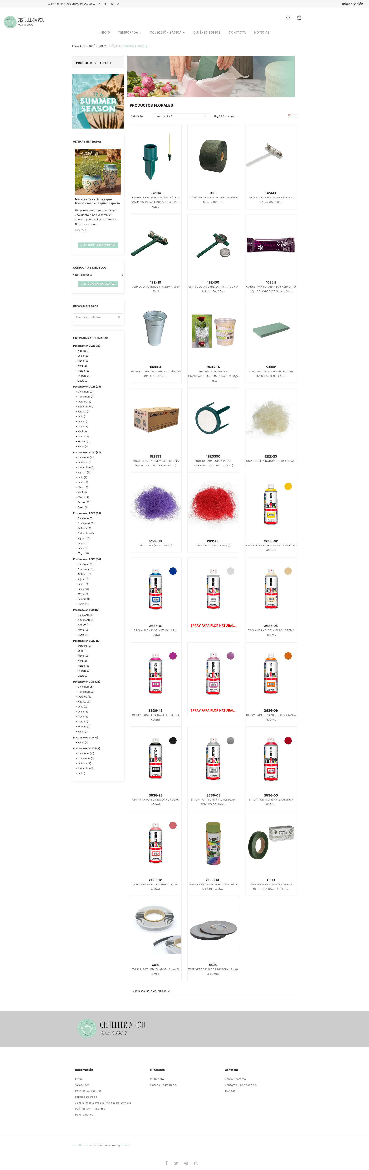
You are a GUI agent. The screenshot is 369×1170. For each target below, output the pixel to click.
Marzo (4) (83, 497)
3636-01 (155, 626)
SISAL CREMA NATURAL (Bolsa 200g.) (271, 461)
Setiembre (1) (85, 406)
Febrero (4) (84, 375)
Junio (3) (83, 355)
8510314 (213, 367)
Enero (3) (83, 675)
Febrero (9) (84, 502)
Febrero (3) (84, 670)
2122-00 (213, 541)
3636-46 (156, 710)
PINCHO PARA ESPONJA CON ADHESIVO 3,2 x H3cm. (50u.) (213, 463)
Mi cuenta (157, 1079)
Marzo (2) (83, 370)
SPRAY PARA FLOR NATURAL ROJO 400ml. (271, 802)
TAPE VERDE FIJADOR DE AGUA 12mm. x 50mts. (213, 971)
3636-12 (155, 880)
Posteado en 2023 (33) (87, 513)
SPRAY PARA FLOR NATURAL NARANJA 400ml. (271, 717)
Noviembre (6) (86, 523)
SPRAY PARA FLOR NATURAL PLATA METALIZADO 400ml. (213, 802)
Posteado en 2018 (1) (85, 737)
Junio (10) (83, 589)
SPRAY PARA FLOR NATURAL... (213, 625)
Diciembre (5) (85, 686)
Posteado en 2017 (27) (86, 748)
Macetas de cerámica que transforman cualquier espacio (97, 201)
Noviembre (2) (86, 569)
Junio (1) (82, 421)
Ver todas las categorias (98, 283)
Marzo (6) (83, 436)
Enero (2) (83, 380)
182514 (155, 193)
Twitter (105, 4)
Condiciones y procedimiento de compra (103, 1102)
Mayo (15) (83, 553)
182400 (213, 282)
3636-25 (271, 626)
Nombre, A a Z (182, 116)
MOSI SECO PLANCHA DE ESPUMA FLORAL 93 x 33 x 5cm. (271, 374)
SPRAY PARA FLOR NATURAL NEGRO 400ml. (155, 802)
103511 (271, 282)
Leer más (80, 230)
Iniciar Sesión (352, 4)
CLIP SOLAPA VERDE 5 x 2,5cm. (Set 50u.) (156, 289)
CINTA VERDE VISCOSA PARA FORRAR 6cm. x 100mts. (213, 200)
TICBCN (126, 1145)
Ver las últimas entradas (98, 245)
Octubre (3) (84, 574)
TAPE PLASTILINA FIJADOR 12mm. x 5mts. (155, 971)
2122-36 (155, 541)
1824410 (270, 193)
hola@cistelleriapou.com (81, 3)
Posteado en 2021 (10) (86, 610)
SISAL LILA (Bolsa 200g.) (155, 545)
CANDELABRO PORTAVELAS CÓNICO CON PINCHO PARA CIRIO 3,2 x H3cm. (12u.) (155, 202)
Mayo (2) (83, 360)
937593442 (58, 3)
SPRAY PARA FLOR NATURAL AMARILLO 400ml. (271, 548)
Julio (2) (82, 477)
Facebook (99, 4)
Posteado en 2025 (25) (87, 386)
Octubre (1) (84, 462)
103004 (155, 367)
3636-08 (213, 880)
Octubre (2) (84, 401)
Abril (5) (82, 431)
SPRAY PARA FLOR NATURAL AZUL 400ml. (156, 632)
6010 (155, 965)
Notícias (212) (83, 274)
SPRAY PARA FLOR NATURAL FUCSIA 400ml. (155, 717)
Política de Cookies (88, 1090)
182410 (155, 282)
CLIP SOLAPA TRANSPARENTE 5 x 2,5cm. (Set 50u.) (271, 200)
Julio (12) (83, 584)
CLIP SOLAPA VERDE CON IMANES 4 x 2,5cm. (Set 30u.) (213, 289)
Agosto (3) (84, 472)
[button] (129, 32)
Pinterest (112, 4)
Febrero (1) (84, 599)
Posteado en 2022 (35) (87, 559)
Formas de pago (86, 1096)
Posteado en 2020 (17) (86, 640)
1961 (213, 193)
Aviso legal (83, 1085)
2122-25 (271, 456)
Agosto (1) (84, 350)
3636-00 (271, 795)
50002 (271, 367)
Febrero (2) (84, 441)
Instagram (118, 4)
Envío (79, 1079)
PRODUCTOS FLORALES (94, 63)
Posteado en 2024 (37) (87, 452)
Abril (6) (82, 492)
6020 (213, 965)
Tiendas (230, 1090)
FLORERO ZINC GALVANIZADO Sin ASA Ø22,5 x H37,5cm (155, 374)
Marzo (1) (83, 721)
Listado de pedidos (163, 1085)
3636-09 (271, 710)
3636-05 (213, 795)
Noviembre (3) (86, 619)
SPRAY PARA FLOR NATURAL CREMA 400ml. (271, 632)
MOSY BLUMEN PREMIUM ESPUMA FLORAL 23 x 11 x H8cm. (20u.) (156, 463)
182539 (155, 456)
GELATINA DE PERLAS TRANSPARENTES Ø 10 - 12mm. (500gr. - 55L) (213, 376)
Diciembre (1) (85, 614)
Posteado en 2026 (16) (86, 345)
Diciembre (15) (86, 753)
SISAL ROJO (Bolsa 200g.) (213, 545)
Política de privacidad (90, 1108)
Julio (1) (82, 416)
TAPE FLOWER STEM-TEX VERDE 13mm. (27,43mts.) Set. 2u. (271, 887)
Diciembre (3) (85, 457)
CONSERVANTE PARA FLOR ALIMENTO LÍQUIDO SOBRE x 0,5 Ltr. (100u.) (271, 289)
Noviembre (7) (86, 758)
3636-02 (271, 541)
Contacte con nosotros (240, 1085)
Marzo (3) (83, 665)
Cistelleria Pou (82, 1145)
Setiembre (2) (86, 533)
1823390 (213, 456)
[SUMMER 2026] (98, 101)
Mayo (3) (83, 629)
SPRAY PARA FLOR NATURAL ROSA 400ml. (155, 887)
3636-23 (156, 795)
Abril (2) (82, 365)
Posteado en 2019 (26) (86, 681)
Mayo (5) (83, 487)
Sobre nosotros (235, 1079)
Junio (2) (83, 482)
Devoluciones (84, 1114)
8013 (271, 880)
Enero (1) (83, 446)
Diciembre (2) (85, 391)
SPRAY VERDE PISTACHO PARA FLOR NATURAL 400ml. (213, 887)
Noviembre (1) (86, 396)
